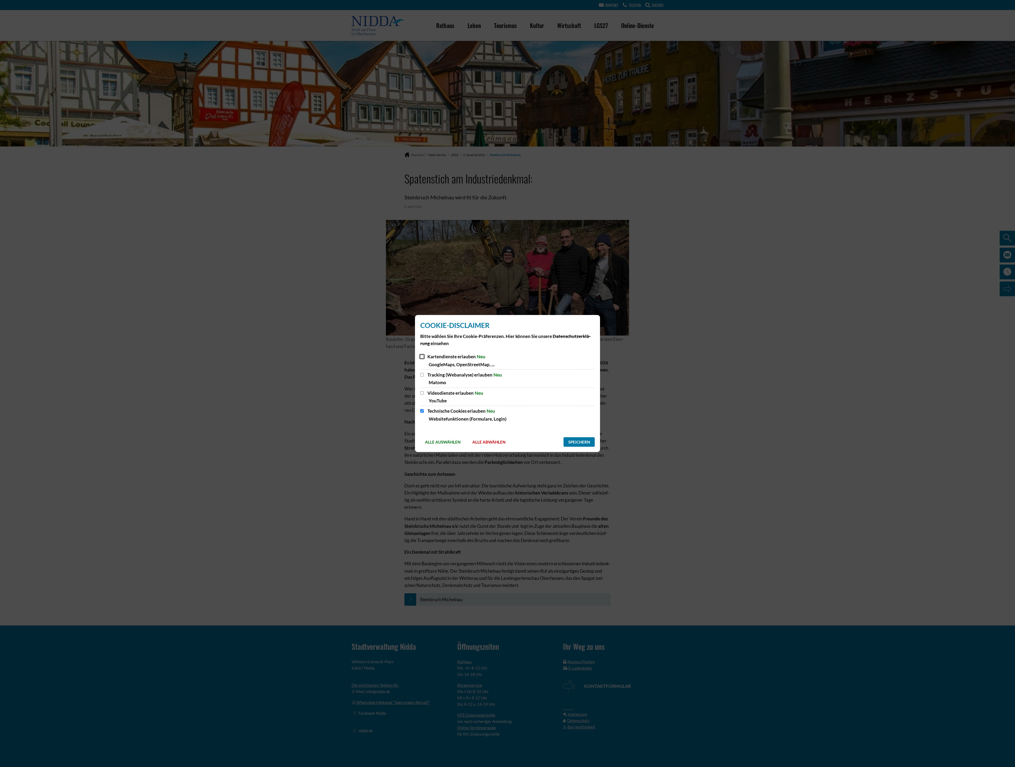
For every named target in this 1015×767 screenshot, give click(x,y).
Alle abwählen (488, 442)
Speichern (579, 442)
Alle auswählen (442, 442)
